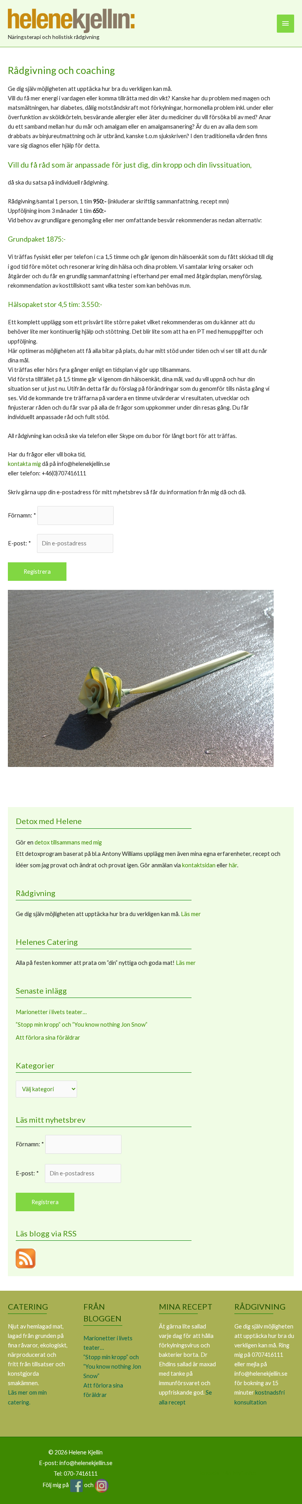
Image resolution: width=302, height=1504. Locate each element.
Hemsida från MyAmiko (226, 1472)
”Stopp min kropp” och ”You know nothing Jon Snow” (81, 1024)
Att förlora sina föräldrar (48, 1037)
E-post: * (22, 543)
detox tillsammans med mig (68, 842)
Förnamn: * (22, 515)
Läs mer (191, 914)
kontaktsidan (198, 865)
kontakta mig (24, 463)
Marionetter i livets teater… (51, 1012)
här (233, 865)
